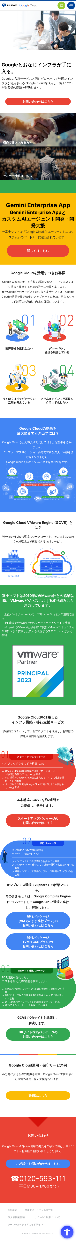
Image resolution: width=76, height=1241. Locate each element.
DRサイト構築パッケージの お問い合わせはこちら (38, 1034)
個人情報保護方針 (17, 1217)
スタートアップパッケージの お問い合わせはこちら (38, 820)
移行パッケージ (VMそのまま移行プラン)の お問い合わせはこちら (38, 920)
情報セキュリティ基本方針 (39, 1209)
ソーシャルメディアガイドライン (25, 1224)
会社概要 (12, 1209)
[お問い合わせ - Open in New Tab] (61, 5)
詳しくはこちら (38, 251)
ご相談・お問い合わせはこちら (38, 1164)
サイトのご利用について (47, 1217)
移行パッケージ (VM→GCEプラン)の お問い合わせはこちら (38, 941)
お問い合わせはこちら (38, 101)
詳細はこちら (38, 1095)
